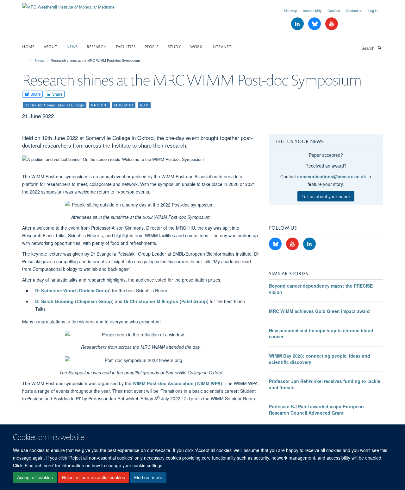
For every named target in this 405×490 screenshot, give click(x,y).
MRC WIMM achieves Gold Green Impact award (319, 311)
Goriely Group (94, 290)
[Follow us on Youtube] (331, 24)
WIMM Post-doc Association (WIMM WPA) (177, 383)
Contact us (354, 10)
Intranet (221, 46)
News (72, 46)
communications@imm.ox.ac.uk (331, 176)
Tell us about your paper (326, 196)
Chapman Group (94, 301)
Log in (372, 10)
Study (174, 46)
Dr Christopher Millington (151, 301)
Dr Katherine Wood (55, 290)
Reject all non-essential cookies (93, 477)
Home (28, 46)
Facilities (125, 46)
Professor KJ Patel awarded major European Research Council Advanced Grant (316, 409)
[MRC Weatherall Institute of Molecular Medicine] (68, 5)
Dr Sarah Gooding (54, 301)
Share (35, 94)
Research (97, 46)
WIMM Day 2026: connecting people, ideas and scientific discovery (319, 359)
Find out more (148, 477)
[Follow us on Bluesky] (315, 24)
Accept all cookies (35, 477)
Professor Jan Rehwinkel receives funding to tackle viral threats (324, 384)
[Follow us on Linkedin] (298, 24)
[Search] (379, 47)
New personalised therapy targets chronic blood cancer (321, 333)
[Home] (27, 60)
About (50, 46)
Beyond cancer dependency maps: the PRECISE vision (321, 289)
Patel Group (194, 301)
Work (196, 46)
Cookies (333, 10)
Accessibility (312, 10)
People (152, 46)
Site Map (290, 10)
